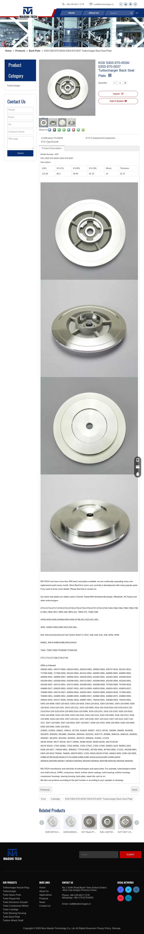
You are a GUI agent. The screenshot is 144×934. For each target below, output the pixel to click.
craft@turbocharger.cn (80, 904)
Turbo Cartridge (10, 909)
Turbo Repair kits (11, 898)
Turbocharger (13, 85)
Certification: (47, 138)
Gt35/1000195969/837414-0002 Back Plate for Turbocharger (71, 832)
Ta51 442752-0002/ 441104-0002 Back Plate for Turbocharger (107, 832)
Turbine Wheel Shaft (13, 920)
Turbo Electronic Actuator (15, 902)
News (42, 902)
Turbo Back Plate (11, 917)
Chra (43, 799)
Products (43, 898)
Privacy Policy (104, 928)
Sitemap (116, 928)
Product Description (52, 148)
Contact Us (44, 906)
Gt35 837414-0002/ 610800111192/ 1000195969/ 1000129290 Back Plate (53, 832)
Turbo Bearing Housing (14, 913)
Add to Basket (117, 101)
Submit (20, 153)
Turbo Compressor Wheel (15, 906)
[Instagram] (135, 4)
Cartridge (55, 799)
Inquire (116, 94)
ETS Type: (46, 142)
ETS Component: (94, 138)
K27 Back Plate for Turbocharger (89, 832)
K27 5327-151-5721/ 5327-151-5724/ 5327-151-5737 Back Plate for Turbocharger (125, 832)
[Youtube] (130, 4)
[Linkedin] (125, 4)
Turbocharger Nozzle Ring (16, 887)
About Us (93, 13)
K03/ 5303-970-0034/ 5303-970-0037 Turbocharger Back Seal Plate (99, 799)
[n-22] (72, 32)
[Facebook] (121, 4)
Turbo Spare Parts (12, 895)
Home (71, 13)
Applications (45, 895)
